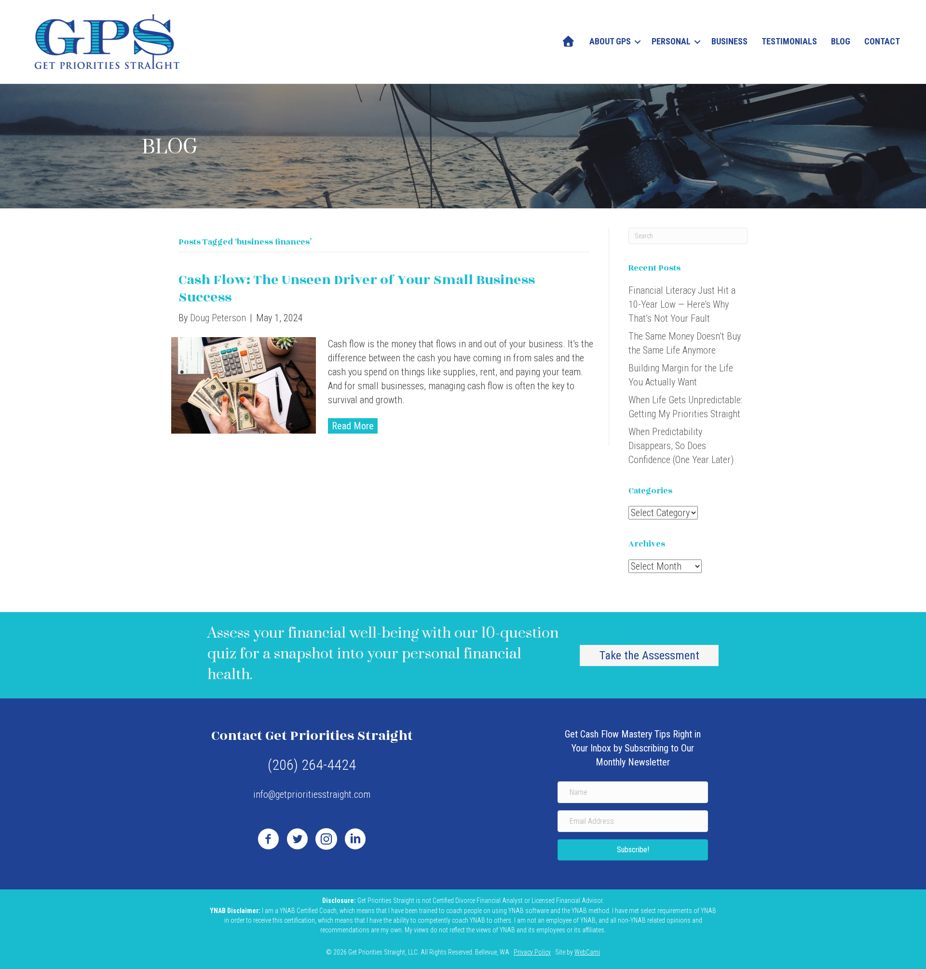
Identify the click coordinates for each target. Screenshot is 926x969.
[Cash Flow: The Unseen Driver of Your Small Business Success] (243, 384)
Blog (840, 41)
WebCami (587, 952)
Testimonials (789, 41)
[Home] (568, 41)
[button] (637, 41)
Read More (353, 426)
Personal (671, 41)
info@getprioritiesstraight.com (311, 794)
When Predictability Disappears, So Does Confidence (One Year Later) (681, 445)
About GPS (610, 41)
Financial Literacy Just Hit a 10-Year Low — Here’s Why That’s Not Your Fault (681, 304)
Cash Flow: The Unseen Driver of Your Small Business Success (356, 289)
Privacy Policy (532, 952)
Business (729, 41)
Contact (882, 41)
